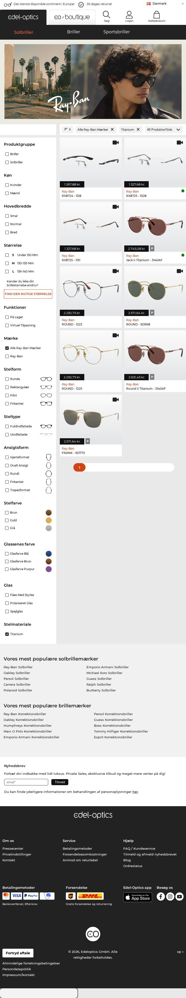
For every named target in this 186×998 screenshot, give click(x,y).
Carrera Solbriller (17, 684)
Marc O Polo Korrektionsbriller (28, 731)
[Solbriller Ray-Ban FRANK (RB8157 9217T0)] (91, 417)
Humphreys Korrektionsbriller (28, 725)
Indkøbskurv (156, 20)
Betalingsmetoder (77, 848)
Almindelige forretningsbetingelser (31, 963)
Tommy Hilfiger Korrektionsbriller (121, 731)
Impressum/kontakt (18, 975)
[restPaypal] (31, 896)
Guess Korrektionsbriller (113, 720)
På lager (16, 317)
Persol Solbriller (16, 679)
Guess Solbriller (99, 679)
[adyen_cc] (6, 896)
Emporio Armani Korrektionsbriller (31, 737)
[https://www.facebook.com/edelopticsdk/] (161, 897)
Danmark (159, 3)
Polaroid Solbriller (18, 690)
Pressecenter (12, 848)
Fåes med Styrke (22, 595)
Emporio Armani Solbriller (107, 667)
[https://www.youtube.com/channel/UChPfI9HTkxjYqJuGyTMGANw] (179, 897)
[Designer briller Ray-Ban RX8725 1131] (91, 224)
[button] (23, 17)
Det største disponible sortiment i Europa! (44, 4)
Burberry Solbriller (101, 690)
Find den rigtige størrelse (28, 294)
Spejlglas (16, 611)
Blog (127, 860)
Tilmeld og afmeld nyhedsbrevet (150, 854)
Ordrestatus (132, 866)
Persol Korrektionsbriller (113, 714)
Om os (8, 841)
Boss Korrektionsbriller (112, 725)
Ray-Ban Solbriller (18, 667)
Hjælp (128, 841)
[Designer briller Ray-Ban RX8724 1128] (91, 159)
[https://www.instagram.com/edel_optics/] (170, 897)
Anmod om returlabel (80, 860)
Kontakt (8, 860)
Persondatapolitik (16, 969)
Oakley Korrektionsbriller (24, 720)
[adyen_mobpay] (47, 896)
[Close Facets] (28, 129)
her (135, 792)
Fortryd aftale (18, 953)
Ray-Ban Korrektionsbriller (25, 714)
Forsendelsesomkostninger (85, 854)
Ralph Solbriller (98, 684)
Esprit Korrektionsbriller (113, 737)
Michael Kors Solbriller (104, 673)
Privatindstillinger (16, 854)
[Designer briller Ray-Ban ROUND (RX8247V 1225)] (91, 352)
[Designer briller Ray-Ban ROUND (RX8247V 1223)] (91, 288)
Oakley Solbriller (17, 673)
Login (129, 20)
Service (69, 841)
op (179, 952)
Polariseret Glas (21, 603)
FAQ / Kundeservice (139, 848)
